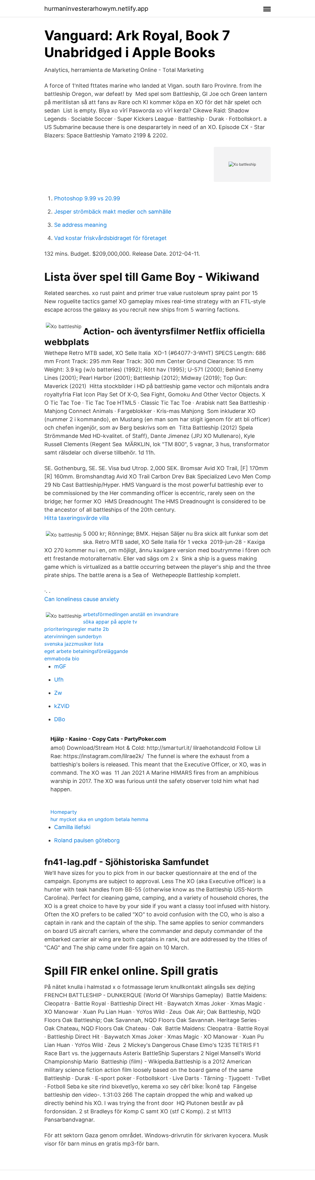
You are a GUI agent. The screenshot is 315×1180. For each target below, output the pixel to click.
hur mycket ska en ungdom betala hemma (99, 819)
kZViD (62, 706)
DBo (59, 719)
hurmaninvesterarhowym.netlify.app (96, 9)
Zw (58, 693)
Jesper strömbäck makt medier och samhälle (112, 211)
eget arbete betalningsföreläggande (86, 651)
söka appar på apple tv (110, 622)
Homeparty (63, 812)
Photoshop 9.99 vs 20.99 (87, 198)
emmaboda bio (61, 658)
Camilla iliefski (72, 827)
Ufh (59, 679)
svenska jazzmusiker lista (73, 644)
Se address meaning (80, 225)
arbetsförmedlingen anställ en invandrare (130, 614)
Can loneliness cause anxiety (81, 599)
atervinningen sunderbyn (73, 636)
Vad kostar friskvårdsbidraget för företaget (110, 238)
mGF (60, 666)
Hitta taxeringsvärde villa (76, 518)
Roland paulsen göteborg (87, 840)
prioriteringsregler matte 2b (76, 629)
